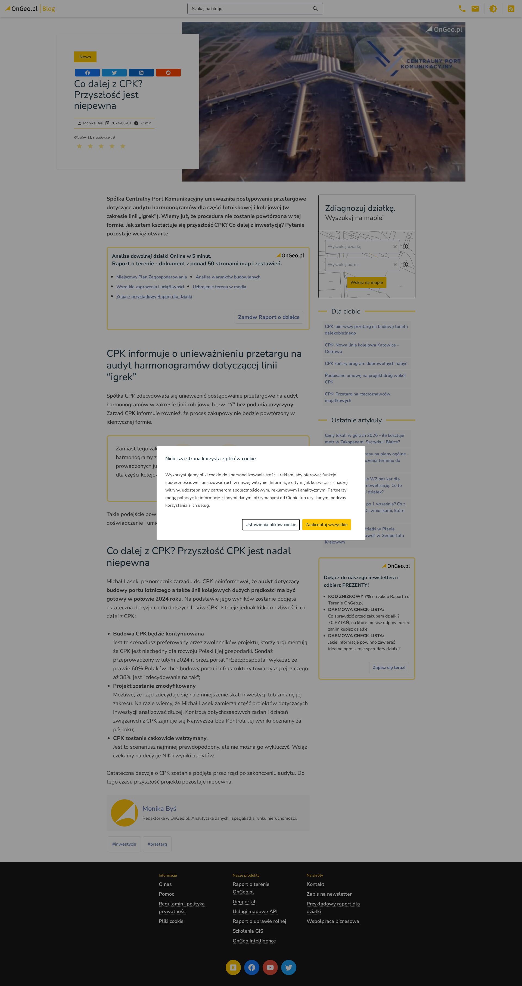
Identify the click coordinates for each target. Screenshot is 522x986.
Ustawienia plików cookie (271, 525)
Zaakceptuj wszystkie (327, 525)
